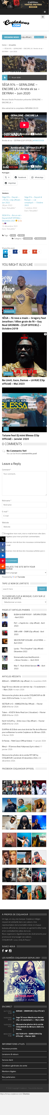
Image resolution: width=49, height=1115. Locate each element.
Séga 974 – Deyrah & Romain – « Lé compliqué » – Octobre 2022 (33, 201)
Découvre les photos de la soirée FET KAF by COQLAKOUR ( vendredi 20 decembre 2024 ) (20, 756)
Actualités (12, 45)
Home (4, 45)
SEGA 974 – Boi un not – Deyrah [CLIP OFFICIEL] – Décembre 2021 (12, 218)
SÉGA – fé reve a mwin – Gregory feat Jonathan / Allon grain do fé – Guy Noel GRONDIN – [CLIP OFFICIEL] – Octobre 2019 (24, 323)
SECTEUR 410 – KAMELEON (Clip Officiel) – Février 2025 (29, 1034)
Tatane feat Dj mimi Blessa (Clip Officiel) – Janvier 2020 (20, 437)
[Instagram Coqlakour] (10, 951)
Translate (21, 576)
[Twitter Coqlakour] (7, 951)
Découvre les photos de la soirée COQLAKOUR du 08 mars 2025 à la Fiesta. (30, 1026)
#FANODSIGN (38, 140)
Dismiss (26, 1093)
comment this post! (29, 453)
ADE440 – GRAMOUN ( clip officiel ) (16, 681)
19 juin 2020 (16, 77)
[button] (9, 787)
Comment (6, 469)
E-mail (5, 511)
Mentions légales (9, 1071)
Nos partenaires (8, 1077)
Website (5, 522)
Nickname (6, 500)
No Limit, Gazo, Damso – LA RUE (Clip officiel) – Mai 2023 (23, 382)
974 (13, 235)
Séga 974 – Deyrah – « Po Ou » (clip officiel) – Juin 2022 (11, 200)
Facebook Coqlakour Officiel (18, 768)
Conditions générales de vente (14, 1065)
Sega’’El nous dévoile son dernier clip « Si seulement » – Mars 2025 (30, 1018)
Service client (7, 1059)
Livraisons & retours (10, 1054)
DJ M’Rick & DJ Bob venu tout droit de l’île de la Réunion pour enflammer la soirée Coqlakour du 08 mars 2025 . (24, 731)
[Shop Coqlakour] (24, 4)
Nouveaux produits (9, 1048)
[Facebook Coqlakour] (3, 951)
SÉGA (21, 235)
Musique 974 (35, 37)
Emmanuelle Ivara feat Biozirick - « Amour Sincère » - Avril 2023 (27, 658)
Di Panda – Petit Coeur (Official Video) (17, 740)
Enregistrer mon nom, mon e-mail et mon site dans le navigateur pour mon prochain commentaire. (23, 535)
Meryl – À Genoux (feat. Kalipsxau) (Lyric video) (20, 746)
